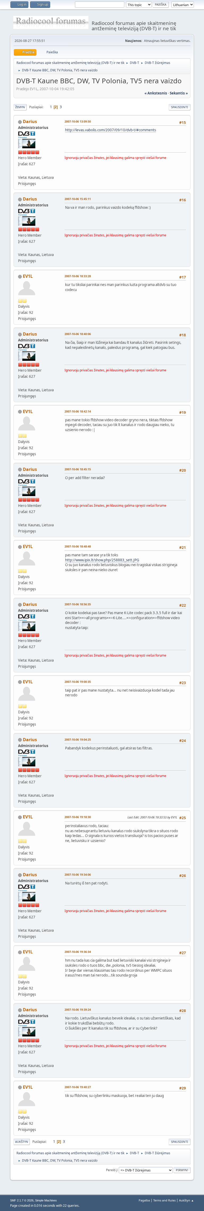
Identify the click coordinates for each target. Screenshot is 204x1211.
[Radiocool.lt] (20, 170)
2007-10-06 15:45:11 (78, 199)
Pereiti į (111, 1169)
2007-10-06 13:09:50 (78, 121)
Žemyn (20, 107)
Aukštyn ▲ (186, 1200)
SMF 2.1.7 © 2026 (21, 1200)
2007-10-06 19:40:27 (78, 1087)
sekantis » (179, 93)
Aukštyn (21, 1142)
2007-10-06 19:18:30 (78, 817)
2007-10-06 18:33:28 (78, 276)
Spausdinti (179, 107)
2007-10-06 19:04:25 (78, 739)
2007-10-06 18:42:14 (78, 411)
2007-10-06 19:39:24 (78, 1010)
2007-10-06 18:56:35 (78, 604)
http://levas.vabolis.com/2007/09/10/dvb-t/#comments (110, 130)
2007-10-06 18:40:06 (78, 334)
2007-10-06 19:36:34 (78, 952)
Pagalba (144, 1200)
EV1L (28, 276)
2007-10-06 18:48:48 (78, 546)
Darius (30, 121)
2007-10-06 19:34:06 (78, 874)
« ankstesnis (155, 93)
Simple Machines (46, 1200)
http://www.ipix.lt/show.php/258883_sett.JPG (102, 560)
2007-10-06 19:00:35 (78, 682)
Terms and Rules (164, 1200)
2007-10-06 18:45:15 (78, 469)
